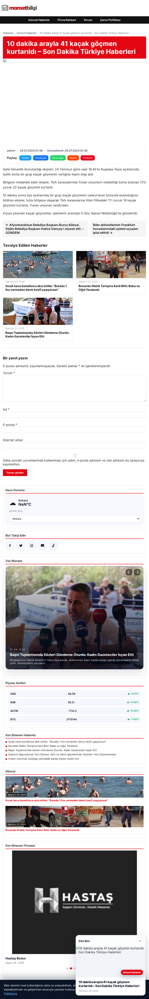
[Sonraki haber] (137, 572)
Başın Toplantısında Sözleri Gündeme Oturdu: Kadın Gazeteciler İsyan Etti (52, 750)
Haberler (8, 33)
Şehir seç (16, 511)
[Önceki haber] (129, 572)
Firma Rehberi (67, 20)
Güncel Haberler (39, 20)
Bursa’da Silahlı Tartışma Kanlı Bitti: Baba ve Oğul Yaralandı (43, 745)
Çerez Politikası (110, 20)
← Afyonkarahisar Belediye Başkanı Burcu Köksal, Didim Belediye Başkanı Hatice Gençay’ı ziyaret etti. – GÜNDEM (45, 229)
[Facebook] (9, 545)
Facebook (40, 157)
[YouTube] (42, 545)
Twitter (25, 157)
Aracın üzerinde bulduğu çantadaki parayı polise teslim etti (43, 758)
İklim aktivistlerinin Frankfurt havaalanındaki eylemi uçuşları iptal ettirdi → (115, 229)
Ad (6, 409)
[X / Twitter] (20, 545)
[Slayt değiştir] (67, 968)
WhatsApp (57, 157)
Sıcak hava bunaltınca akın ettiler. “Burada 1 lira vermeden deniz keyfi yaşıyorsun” (57, 741)
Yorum (9, 373)
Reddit (73, 157)
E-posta (10, 425)
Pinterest (88, 157)
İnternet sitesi (13, 440)
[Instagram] (31, 545)
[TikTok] (53, 545)
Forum (88, 20)
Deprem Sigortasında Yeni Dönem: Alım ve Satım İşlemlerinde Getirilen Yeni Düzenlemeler (62, 754)
